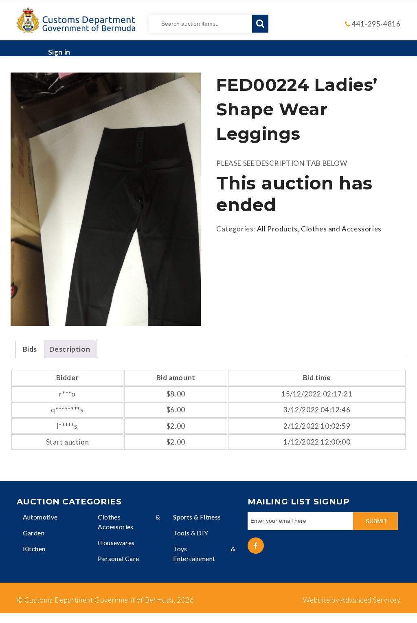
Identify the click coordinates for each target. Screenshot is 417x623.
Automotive (40, 517)
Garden (33, 533)
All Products (277, 229)
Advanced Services (370, 600)
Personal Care (118, 558)
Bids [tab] (30, 349)
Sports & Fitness (197, 517)
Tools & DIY (190, 533)
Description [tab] (69, 349)
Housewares (116, 542)
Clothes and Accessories (341, 229)
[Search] (260, 24)
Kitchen (34, 549)
